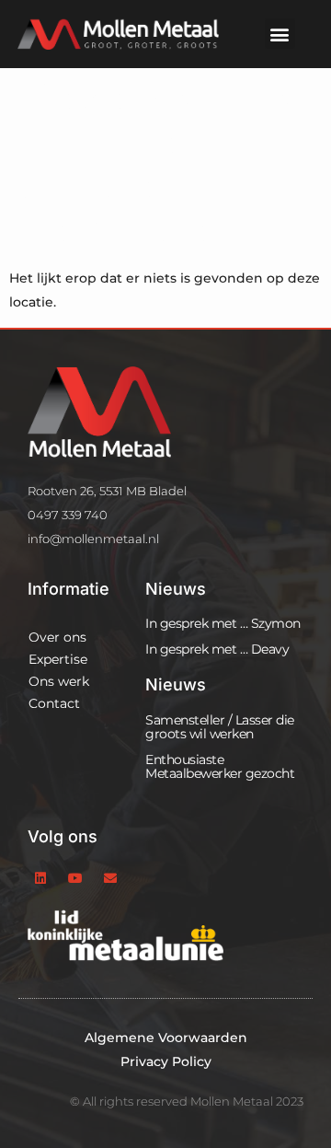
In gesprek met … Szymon (223, 623)
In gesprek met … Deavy (217, 649)
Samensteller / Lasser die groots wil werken (219, 727)
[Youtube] (75, 878)
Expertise (58, 659)
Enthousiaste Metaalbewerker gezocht (219, 766)
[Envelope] (110, 878)
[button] (280, 33)
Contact (54, 703)
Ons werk (59, 681)
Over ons (57, 637)
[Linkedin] (40, 878)
